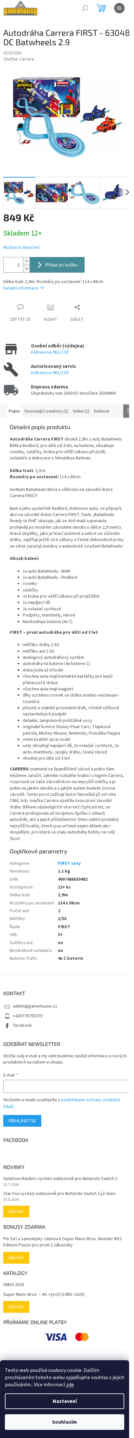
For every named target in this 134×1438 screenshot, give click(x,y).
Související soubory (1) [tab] (46, 411)
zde (70, 1384)
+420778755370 (28, 1016)
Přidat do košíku (61, 264)
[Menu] (119, 8)
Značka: (18, 59)
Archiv (16, 1211)
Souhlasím (64, 1422)
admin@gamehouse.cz (35, 1006)
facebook (22, 1025)
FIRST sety (69, 863)
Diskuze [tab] (101, 411)
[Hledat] (85, 8)
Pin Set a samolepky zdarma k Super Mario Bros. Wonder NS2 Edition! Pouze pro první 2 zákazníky (62, 1242)
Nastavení (65, 1401)
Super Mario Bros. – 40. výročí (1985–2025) (44, 1295)
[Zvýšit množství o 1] (26, 261)
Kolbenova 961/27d (49, 352)
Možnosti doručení (21, 248)
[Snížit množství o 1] (26, 268)
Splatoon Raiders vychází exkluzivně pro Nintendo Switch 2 (60, 1179)
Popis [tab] (14, 411)
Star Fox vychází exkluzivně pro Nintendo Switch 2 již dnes (59, 1194)
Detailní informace (20, 288)
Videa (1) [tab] (81, 411)
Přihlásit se (22, 1120)
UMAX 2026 (13, 1285)
